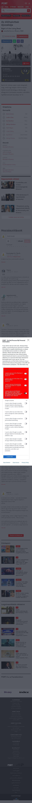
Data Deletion (6, 462)
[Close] (28, 340)
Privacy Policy (25, 462)
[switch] (25, 373)
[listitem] (16, 370)
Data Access (16, 462)
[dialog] (16, 401)
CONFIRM (10, 456)
